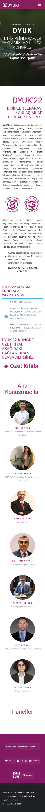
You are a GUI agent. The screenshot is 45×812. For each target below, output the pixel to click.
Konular (30, 792)
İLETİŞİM (14, 800)
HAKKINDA (7, 792)
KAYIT (5, 800)
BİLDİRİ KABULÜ (10, 796)
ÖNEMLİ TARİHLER (28, 796)
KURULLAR (19, 792)
